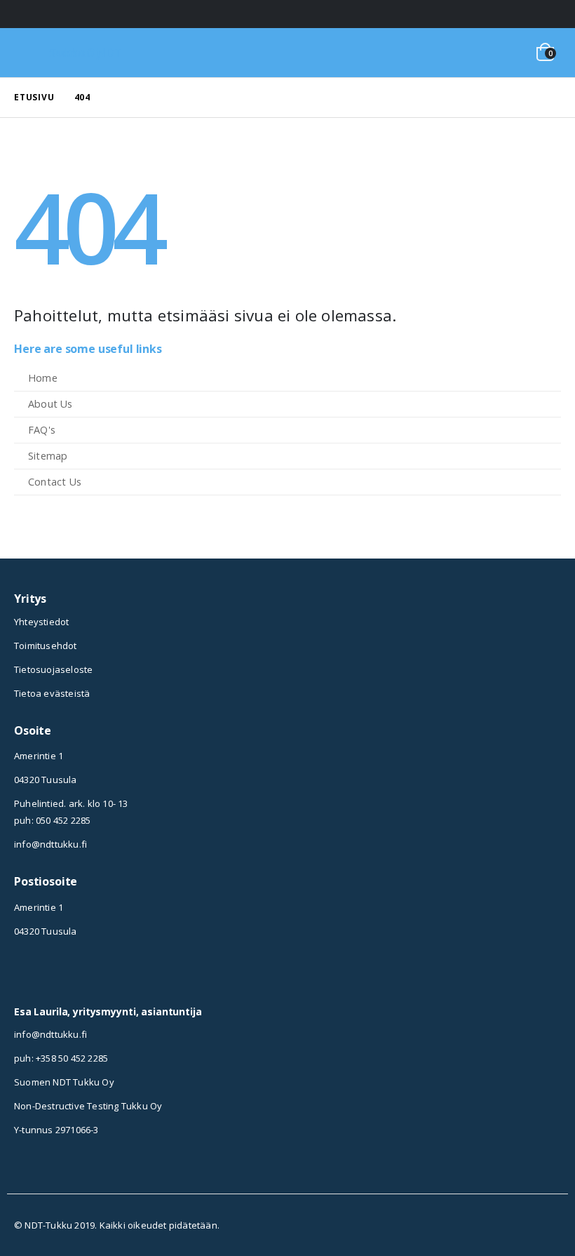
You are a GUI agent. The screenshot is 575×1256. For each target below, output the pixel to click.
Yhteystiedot (41, 621)
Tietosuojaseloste (53, 669)
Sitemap (47, 455)
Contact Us (54, 481)
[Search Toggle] (497, 52)
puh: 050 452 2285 (52, 820)
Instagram (24, 973)
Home (43, 378)
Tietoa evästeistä (52, 693)
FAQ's (41, 429)
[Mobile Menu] (32, 53)
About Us (50, 403)
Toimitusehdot (45, 645)
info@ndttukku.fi (50, 844)
